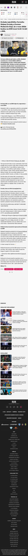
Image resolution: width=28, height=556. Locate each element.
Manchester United (14, 486)
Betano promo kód (14, 531)
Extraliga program (14, 513)
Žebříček (15, 411)
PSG (14, 490)
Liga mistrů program (14, 499)
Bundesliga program (14, 510)
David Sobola (7, 35)
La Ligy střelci (14, 463)
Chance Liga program (14, 500)
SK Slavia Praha (14, 477)
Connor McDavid (22, 231)
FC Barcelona (14, 484)
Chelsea (14, 492)
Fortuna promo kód (14, 540)
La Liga (14, 443)
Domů (2, 19)
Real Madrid (14, 482)
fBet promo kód (14, 546)
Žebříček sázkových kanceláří (14, 520)
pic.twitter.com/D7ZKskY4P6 (8, 129)
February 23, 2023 (20, 161)
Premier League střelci (14, 461)
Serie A (14, 446)
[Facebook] (7, 407)
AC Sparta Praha (14, 475)
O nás (4, 411)
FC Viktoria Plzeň (14, 479)
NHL (12, 220)
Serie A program (14, 512)
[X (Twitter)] (10, 407)
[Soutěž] (22, 2)
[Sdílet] (26, 38)
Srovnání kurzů (14, 526)
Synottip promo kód (14, 536)
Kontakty (9, 411)
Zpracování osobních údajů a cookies (14, 414)
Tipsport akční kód (14, 542)
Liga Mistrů (14, 433)
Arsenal (14, 488)
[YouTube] (20, 407)
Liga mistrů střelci (14, 453)
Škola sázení (14, 522)
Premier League (14, 441)
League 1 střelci (14, 468)
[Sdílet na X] (12, 272)
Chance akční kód (14, 544)
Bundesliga (14, 445)
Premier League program (14, 506)
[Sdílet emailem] (14, 272)
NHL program (14, 515)
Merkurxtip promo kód (14, 535)
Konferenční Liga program (14, 504)
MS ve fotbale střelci (14, 470)
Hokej (5, 19)
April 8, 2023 (23, 215)
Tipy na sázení (14, 524)
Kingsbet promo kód (14, 533)
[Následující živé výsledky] (25, 14)
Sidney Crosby (18, 269)
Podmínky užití (21, 411)
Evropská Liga (14, 435)
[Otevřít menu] (26, 7)
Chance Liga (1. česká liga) (14, 439)
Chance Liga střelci (14, 459)
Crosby (2, 220)
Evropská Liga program (14, 502)
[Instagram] (17, 407)
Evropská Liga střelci (14, 455)
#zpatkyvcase (11, 123)
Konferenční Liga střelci (14, 457)
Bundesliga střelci (14, 464)
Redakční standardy (12, 418)
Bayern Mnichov (14, 494)
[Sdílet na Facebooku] (10, 272)
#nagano (4, 123)
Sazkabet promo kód (14, 538)
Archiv (19, 418)
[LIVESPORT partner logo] (13, 424)
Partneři (14, 421)
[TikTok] (14, 407)
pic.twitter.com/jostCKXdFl (12, 213)
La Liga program (14, 508)
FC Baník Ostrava (14, 481)
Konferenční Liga (14, 437)
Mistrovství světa (14, 448)
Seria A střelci (14, 466)
